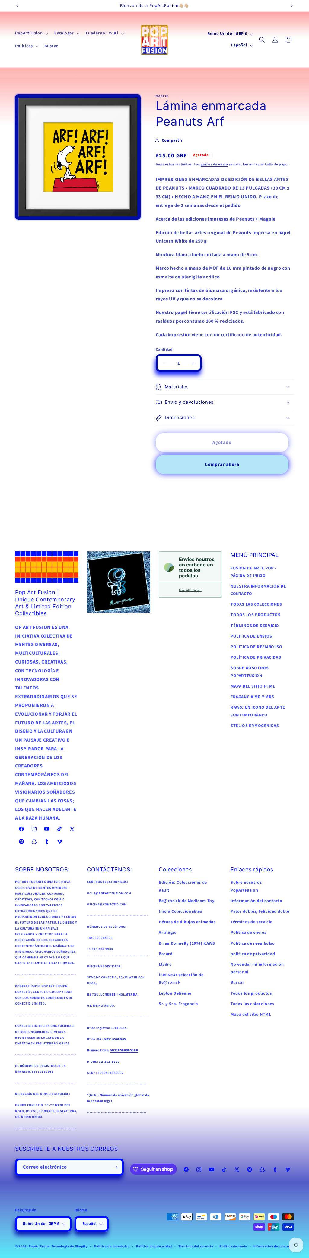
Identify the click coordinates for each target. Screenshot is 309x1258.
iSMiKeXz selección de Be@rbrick (181, 979)
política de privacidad (253, 954)
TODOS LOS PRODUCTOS (255, 615)
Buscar (237, 983)
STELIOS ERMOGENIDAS (255, 726)
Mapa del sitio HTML (251, 1015)
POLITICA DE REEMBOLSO (256, 647)
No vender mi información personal (257, 968)
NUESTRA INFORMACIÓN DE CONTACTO (258, 590)
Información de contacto (273, 1246)
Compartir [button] (172, 140)
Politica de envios (248, 933)
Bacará (166, 954)
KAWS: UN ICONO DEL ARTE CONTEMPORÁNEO (258, 711)
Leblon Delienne (175, 993)
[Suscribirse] (115, 1167)
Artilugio (168, 933)
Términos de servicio (252, 922)
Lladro (165, 965)
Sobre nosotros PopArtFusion (246, 886)
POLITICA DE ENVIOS (251, 636)
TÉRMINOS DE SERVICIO (255, 626)
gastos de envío (214, 164)
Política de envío (233, 1246)
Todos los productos (251, 993)
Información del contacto (256, 901)
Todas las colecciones (252, 1004)
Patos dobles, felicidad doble (260, 911)
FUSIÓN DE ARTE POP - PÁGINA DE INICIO (253, 572)
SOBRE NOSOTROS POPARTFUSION (250, 672)
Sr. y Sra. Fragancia (178, 1004)
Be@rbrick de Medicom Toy (186, 901)
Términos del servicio (195, 1246)
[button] (31, 33)
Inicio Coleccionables (180, 911)
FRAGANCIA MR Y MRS (252, 697)
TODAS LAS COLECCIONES (256, 604)
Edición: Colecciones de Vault (183, 886)
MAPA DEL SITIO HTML (253, 686)
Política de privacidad (154, 1246)
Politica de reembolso (253, 943)
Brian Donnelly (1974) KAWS (187, 943)
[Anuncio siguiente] (291, 5)
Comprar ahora (222, 464)
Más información (190, 590)
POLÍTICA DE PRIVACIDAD (256, 657)
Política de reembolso (112, 1246)
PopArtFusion (40, 1246)
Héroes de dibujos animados (187, 922)
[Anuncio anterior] (17, 5)
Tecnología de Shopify (70, 1246)
